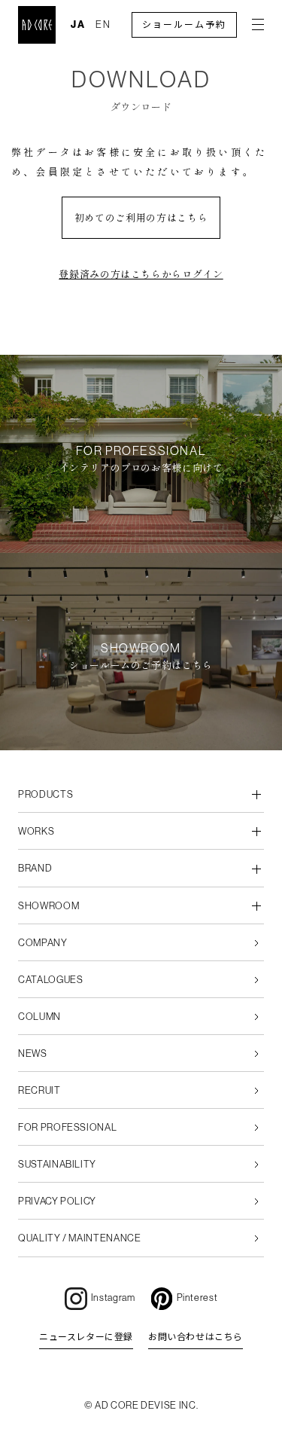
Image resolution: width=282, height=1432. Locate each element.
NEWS (32, 1053)
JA (78, 24)
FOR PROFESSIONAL (67, 1127)
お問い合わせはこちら (195, 1337)
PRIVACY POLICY (57, 1201)
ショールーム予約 (184, 25)
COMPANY (43, 942)
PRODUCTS (45, 794)
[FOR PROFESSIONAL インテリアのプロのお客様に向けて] (141, 544)
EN (103, 24)
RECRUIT (39, 1090)
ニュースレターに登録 (86, 1337)
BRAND (35, 868)
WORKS (36, 831)
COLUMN (39, 1016)
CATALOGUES (50, 979)
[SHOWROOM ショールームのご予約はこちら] (141, 741)
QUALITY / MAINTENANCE (79, 1238)
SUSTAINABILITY (57, 1164)
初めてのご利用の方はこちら (141, 217)
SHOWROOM (48, 905)
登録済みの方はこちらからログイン (141, 274)
